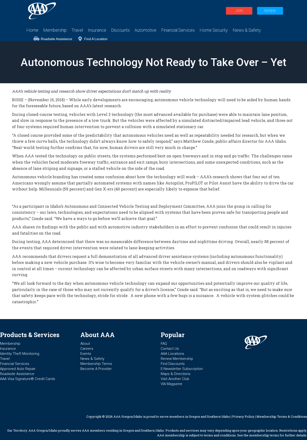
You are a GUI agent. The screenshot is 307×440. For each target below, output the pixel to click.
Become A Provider (96, 369)
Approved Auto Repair (17, 369)
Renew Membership (177, 359)
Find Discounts (173, 364)
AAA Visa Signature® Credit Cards (27, 379)
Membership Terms (96, 364)
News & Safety (92, 359)
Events (85, 353)
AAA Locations (172, 353)
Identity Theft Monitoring (19, 353)
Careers (86, 348)
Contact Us (170, 348)
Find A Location (95, 39)
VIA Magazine (171, 384)
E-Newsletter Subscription (182, 369)
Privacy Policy (243, 416)
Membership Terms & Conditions (281, 416)
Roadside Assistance (56, 39)
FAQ (164, 343)
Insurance (8, 348)
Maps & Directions (175, 374)
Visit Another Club (175, 379)
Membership (10, 343)
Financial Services (14, 364)
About (85, 343)
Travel (5, 359)
